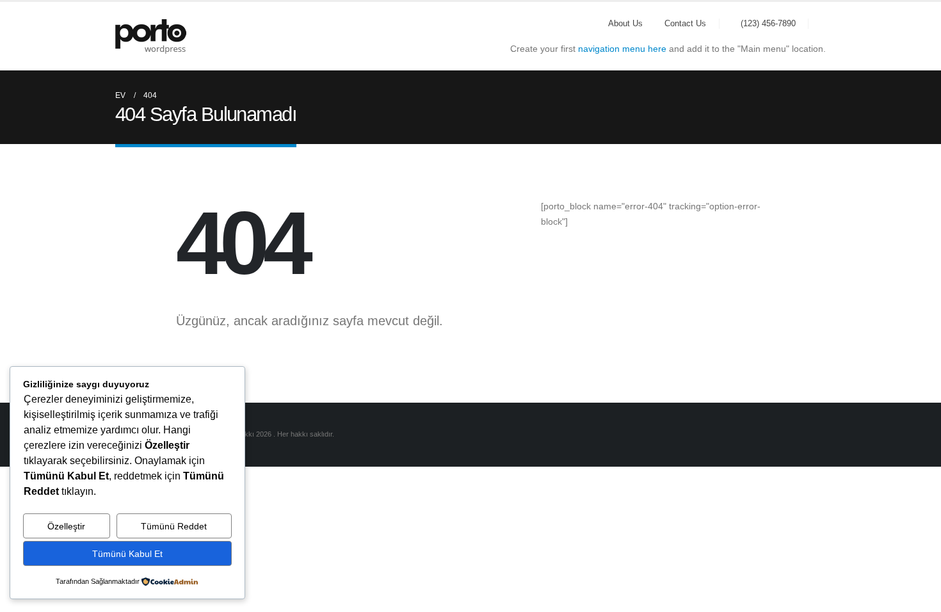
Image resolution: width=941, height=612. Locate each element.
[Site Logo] (150, 36)
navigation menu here (622, 49)
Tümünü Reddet (174, 526)
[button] (820, 23)
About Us (625, 23)
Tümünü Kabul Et (127, 554)
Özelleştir (66, 526)
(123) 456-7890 (768, 23)
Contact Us (685, 23)
